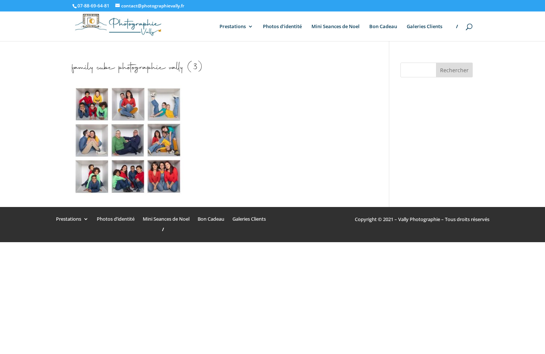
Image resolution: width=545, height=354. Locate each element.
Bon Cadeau (383, 27)
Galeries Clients (424, 27)
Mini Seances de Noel (335, 27)
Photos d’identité (282, 27)
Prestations (232, 27)
